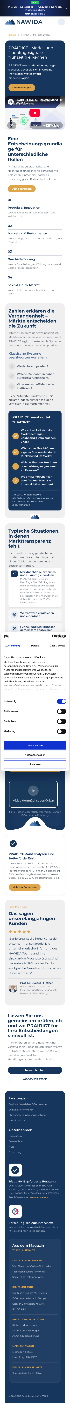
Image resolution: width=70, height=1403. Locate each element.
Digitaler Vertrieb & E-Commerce (28, 1104)
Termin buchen (35, 1070)
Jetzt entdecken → (35, 13)
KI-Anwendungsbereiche (26, 1325)
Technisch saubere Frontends (29, 1271)
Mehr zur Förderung (25, 887)
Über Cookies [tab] (57, 645)
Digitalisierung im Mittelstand (29, 1293)
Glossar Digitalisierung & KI (28, 1303)
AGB (11, 1146)
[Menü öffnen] (61, 21)
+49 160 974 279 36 (35, 1079)
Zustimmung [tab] (12, 645)
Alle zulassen (35, 745)
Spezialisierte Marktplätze (27, 1373)
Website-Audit (17, 1120)
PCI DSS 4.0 (19, 1309)
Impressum (15, 1136)
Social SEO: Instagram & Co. (28, 1277)
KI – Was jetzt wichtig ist (26, 1330)
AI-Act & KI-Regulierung (25, 1335)
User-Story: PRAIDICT (24, 1357)
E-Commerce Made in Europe (29, 1298)
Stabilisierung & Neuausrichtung (27, 1115)
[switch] (61, 711)
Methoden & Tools (22, 1351)
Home (12, 34)
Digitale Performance (21, 1109)
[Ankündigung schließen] (67, 8)
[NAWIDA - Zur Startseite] (23, 22)
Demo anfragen (21, 87)
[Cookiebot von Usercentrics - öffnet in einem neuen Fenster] (52, 637)
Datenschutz (16, 1141)
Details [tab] (35, 645)
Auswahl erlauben (35, 754)
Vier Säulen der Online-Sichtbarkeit (32, 1266)
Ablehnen (35, 764)
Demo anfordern (22, 188)
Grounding (15, 1152)
